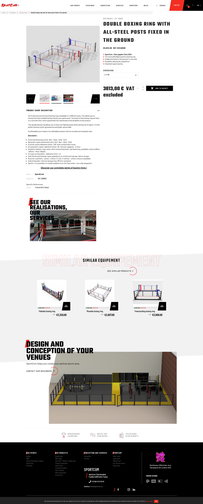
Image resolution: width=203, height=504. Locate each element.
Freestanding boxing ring (145, 311)
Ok (156, 501)
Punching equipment (61, 463)
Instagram (129, 489)
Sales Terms (116, 456)
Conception (87, 456)
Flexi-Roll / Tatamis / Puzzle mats (65, 461)
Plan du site (116, 466)
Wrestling (29, 466)
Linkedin (134, 489)
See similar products (120, 271)
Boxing (28, 456)
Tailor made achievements (131, 435)
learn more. (149, 501)
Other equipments (60, 473)
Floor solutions (59, 470)
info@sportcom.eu (96, 486)
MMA (27, 458)
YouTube (123, 489)
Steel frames (59, 466)
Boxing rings (59, 456)
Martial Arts (29, 463)
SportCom (39, 174)
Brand (28, 174)
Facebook (118, 489)
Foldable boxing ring (47, 311)
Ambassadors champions (74, 435)
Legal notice (116, 458)
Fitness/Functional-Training (34, 461)
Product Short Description (39, 110)
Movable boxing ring (95, 311)
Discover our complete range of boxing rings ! (64, 167)
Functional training (60, 468)
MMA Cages (58, 458)
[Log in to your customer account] (193, 5)
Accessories (59, 475)
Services (86, 458)
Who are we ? (117, 461)
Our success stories (119, 463)
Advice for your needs (102, 435)
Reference (29, 179)
